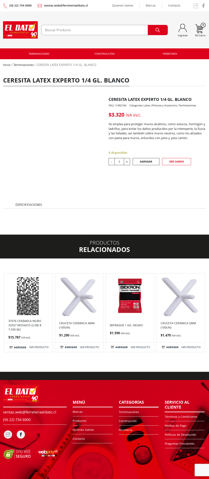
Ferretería (170, 54)
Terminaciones (39, 54)
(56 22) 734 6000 (20, 5)
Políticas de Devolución (180, 435)
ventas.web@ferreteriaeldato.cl (66, 5)
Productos (79, 421)
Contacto (174, 5)
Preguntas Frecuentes (180, 444)
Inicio (7, 65)
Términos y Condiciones (181, 417)
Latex (146, 105)
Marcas (151, 5)
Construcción (104, 54)
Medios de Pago (175, 426)
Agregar (146, 161)
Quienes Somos (122, 5)
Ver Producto (39, 347)
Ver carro (176, 161)
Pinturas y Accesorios (164, 105)
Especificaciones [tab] (29, 205)
